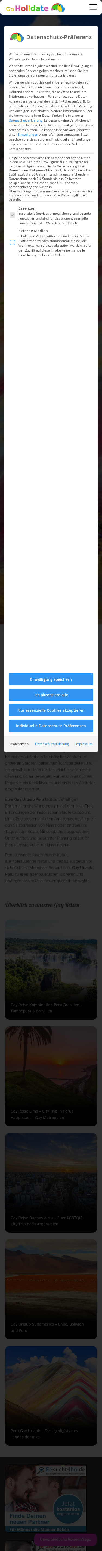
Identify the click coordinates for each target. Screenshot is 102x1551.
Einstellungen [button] (28, 134)
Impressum (83, 744)
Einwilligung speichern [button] (51, 679)
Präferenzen (19, 744)
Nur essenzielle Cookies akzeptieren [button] (51, 710)
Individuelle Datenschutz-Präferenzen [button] (51, 725)
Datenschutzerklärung (25, 120)
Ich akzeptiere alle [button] (51, 694)
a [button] (93, 7)
